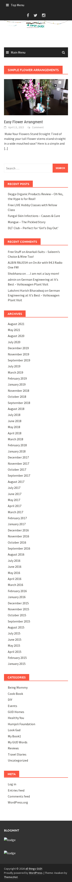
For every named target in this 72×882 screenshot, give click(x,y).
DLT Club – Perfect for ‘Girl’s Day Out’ (33, 228)
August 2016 (16, 554)
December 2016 (18, 530)
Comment (38, 127)
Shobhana (15, 273)
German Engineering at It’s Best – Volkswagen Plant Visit (34, 295)
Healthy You (16, 718)
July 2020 (14, 342)
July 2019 (14, 366)
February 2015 (17, 658)
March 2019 (15, 372)
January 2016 (17, 597)
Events (12, 706)
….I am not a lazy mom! (42, 273)
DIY (10, 700)
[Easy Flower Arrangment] (36, 97)
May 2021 (14, 330)
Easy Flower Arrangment (23, 121)
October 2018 (17, 397)
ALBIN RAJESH (18, 263)
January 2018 (17, 451)
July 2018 (14, 415)
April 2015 (14, 652)
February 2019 (17, 378)
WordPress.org (18, 802)
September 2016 (19, 548)
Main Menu (18, 52)
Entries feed (16, 790)
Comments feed (19, 796)
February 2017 (17, 518)
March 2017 (15, 512)
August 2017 (16, 482)
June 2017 (14, 494)
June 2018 (14, 421)
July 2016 (14, 561)
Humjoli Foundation (21, 724)
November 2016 (18, 536)
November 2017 (18, 463)
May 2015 (14, 645)
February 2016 (17, 591)
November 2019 (18, 354)
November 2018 (18, 391)
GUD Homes (16, 712)
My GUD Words (17, 742)
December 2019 (18, 348)
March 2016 (15, 585)
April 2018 (14, 433)
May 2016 (14, 573)
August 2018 (16, 409)
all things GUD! (33, 868)
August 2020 (16, 336)
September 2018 (19, 403)
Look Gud (14, 730)
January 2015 (17, 664)
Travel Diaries (17, 754)
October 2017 (17, 469)
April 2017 (14, 506)
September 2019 (19, 360)
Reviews (13, 748)
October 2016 (17, 542)
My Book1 (14, 736)
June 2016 (14, 567)
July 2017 (14, 488)
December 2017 (18, 457)
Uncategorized (18, 760)
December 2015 (18, 603)
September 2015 (19, 621)
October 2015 (17, 615)
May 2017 (14, 500)
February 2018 (17, 445)
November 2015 (18, 609)
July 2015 (14, 633)
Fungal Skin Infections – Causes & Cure (34, 216)
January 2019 (17, 384)
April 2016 (14, 579)
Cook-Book (15, 694)
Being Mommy (18, 687)
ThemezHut (11, 877)
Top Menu (17, 5)
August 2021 (16, 324)
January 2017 (17, 524)
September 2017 (19, 475)
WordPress (35, 873)
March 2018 (15, 439)
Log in (12, 784)
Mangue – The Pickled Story (26, 222)
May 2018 (14, 427)
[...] (6, 148)
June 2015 (14, 639)
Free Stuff (14, 252)
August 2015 (16, 627)
